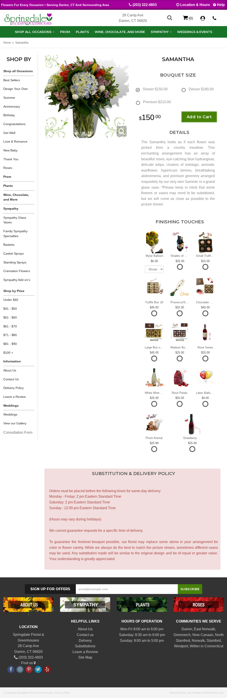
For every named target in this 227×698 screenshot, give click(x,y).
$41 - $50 (10, 308)
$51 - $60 (10, 317)
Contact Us (11, 379)
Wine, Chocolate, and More (120, 32)
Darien (187, 629)
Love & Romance (15, 141)
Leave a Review (14, 396)
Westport (181, 646)
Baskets (8, 244)
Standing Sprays (14, 262)
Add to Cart (199, 116)
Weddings (10, 414)
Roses (7, 168)
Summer (9, 97)
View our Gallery (14, 423)
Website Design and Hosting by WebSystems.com (197, 692)
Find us (27, 663)
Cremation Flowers (16, 271)
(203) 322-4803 (145, 5)
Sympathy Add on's (16, 280)
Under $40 (10, 300)
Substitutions (85, 646)
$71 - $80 (10, 335)
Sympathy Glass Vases (14, 220)
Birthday (9, 115)
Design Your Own (15, 89)
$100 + (8, 352)
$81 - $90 (10, 344)
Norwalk (198, 640)
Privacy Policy (62, 692)
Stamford (214, 640)
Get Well (9, 133)
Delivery (85, 640)
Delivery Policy (13, 388)
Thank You (10, 159)
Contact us (85, 635)
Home (7, 42)
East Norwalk (204, 629)
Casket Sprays (13, 253)
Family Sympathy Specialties (15, 233)
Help (221, 5)
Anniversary (11, 106)
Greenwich (182, 635)
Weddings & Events (194, 32)
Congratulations (14, 124)
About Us (9, 370)
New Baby (10, 150)
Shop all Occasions (33, 32)
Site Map (85, 657)
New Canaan (202, 635)
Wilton (195, 646)
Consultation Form (17, 432)
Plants (82, 32)
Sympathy (159, 32)
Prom (65, 32)
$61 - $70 (10, 326)
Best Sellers (11, 80)
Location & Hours (195, 5)
